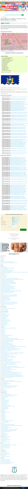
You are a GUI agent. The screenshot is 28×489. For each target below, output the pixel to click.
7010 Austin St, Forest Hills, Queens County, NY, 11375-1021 (18, 186)
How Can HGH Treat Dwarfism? (5, 337)
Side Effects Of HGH (3, 416)
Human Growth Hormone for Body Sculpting (6, 343)
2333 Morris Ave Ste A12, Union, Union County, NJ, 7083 (18, 153)
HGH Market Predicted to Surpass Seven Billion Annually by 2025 (9, 302)
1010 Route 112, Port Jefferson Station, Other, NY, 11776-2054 (18, 157)
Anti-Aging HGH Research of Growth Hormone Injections (8, 286)
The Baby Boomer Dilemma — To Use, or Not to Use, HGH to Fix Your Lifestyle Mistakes (12, 352)
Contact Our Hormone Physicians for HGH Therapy (7, 462)
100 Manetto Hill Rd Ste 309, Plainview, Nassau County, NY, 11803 (19, 112)
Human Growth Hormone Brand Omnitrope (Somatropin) (8, 386)
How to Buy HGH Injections (4, 309)
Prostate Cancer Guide (4, 351)
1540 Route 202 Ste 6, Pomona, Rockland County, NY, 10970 (18, 142)
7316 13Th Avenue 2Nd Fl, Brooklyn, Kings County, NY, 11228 (18, 141)
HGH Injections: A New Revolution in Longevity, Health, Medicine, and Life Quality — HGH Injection (13, 346)
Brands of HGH (18, 0)
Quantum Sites (3, 305)
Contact (19, 11)
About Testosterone (23, 0)
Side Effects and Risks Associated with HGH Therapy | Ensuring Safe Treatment (11, 290)
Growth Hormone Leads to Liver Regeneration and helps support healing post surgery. (12, 376)
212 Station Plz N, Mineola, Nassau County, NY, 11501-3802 (18, 173)
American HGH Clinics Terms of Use (5, 459)
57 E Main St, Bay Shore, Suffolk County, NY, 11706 (17, 106)
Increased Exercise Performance (5, 412)
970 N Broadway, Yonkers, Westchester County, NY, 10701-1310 (18, 185)
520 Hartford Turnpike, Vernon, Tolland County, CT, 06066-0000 (18, 209)
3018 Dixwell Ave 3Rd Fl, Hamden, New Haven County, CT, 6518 (19, 118)
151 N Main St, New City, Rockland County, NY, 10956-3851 (17, 192)
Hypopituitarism (3, 313)
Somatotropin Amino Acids (4, 434)
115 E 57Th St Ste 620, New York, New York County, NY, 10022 (19, 136)
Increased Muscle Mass (4, 317)
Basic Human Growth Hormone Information (6, 285)
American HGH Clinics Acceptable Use (5, 461)
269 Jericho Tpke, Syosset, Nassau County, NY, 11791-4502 (17, 168)
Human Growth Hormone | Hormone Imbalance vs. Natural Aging (9, 278)
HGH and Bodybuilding (4, 365)
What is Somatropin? (4, 433)
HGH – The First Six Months (4, 310)
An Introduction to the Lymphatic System (6, 350)
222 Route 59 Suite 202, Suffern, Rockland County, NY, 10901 (18, 144)
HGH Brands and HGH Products (5, 284)
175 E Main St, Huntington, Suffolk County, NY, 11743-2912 (17, 164)
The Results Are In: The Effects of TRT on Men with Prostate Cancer (9, 373)
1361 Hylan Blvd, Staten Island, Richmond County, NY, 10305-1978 (18, 200)
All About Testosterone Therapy (5, 436)
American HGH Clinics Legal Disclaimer (6, 463)
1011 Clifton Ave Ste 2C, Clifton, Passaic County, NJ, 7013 (18, 145)
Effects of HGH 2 (14, 0)
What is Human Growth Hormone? (5, 273)
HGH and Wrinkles (3, 332)
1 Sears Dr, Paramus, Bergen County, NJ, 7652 (17, 140)
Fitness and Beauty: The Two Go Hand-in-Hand (7, 371)
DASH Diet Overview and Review (5, 342)
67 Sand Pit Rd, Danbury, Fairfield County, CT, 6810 (17, 124)
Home (5, 11)
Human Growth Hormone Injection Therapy (6, 271)
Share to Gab (7, 23)
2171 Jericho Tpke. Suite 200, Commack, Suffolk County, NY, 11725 (19, 104)
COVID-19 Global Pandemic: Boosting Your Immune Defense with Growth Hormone (11, 372)
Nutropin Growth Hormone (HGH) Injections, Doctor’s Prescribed (9, 385)
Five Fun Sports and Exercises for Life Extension (7, 377)
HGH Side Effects (3, 331)
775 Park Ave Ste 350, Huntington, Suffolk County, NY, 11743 (18, 107)
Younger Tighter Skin (4, 409)
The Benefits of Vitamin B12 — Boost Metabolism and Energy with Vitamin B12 (11, 362)
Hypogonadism (3, 413)
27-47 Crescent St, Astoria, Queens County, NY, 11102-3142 (17, 189)
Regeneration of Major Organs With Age (6, 320)
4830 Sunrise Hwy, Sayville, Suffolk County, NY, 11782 (17, 103)
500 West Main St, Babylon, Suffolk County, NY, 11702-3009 (17, 166)
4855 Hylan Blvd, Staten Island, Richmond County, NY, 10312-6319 (18, 206)
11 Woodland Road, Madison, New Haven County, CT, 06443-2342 (18, 174)
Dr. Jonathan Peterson (6, 21)
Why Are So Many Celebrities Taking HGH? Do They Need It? (8, 369)
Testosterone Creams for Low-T (5, 437)
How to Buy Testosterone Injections (5, 439)
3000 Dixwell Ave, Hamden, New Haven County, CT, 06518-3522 (18, 172)
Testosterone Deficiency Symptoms (5, 441)
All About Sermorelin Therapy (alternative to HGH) (7, 261)
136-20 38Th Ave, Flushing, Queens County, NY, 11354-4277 (18, 184)
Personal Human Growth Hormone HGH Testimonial (7, 287)
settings (19, 488)
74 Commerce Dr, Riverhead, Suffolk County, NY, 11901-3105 (18, 163)
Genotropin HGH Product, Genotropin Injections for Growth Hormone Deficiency (11, 381)
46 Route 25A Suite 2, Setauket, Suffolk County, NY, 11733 (18, 98)
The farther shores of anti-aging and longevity (7, 304)
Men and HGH (3, 414)
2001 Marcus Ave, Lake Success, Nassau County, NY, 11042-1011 (18, 175)
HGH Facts (16, 11)
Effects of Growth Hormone (4, 275)
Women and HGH (3, 330)
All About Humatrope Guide (4, 382)
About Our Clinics (3, 257)
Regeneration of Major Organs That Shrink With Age (8, 406)
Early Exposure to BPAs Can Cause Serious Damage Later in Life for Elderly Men (11, 374)
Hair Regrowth (3, 410)
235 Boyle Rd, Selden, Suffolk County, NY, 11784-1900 (17, 158)
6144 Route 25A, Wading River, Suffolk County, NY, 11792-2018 (18, 160)
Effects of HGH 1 (9, 0)
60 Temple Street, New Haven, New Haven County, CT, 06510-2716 (18, 169)
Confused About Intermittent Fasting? (6, 370)
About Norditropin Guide (4, 384)
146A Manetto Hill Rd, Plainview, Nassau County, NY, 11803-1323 (18, 167)
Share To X (2, 23)
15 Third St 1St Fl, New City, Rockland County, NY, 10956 (18, 139)
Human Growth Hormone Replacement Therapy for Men (8, 288)
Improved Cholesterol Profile (4, 316)
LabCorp (6, 50)
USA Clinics (8, 11)
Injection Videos (12, 11)
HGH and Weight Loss (3, 334)
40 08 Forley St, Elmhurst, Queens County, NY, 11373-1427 (17, 187)
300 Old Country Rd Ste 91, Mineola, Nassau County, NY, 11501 (19, 119)
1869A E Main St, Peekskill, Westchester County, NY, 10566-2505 (18, 191)
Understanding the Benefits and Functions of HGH (7, 281)
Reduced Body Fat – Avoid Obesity (5, 319)
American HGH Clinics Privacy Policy (5, 460)
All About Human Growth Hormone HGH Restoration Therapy (9, 262)
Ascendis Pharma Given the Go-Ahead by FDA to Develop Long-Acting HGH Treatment (12, 375)
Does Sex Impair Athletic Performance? (6, 361)
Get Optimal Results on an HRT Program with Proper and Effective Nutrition (10, 348)
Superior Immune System (4, 321)
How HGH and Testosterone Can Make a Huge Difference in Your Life (10, 349)
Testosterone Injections (4, 438)
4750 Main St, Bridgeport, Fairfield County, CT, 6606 (17, 109)
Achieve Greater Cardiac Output (5, 314)
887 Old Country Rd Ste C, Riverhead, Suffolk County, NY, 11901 (19, 108)
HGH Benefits (2, 333)
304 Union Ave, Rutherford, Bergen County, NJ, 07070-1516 (17, 197)
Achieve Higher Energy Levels (4, 315)
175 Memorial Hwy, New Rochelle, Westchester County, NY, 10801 (19, 123)
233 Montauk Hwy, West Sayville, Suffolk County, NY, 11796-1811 (18, 161)
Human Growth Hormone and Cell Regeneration (7, 344)
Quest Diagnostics (7, 51)
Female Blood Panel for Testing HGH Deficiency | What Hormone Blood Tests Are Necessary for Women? (14, 272)
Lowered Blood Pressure (4, 318)
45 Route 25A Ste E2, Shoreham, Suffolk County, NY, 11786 (18, 101)
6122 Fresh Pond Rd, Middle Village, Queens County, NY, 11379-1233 (19, 188)
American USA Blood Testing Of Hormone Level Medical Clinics (9, 303)
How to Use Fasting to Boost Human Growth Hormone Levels (9, 364)
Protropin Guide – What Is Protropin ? (6, 387)
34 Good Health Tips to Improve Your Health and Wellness (8, 283)
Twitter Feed (2, 293)
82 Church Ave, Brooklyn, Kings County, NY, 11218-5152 (17, 193)
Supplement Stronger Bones (5, 408)
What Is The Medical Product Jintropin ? (6, 383)
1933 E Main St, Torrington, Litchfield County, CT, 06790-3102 (18, 205)
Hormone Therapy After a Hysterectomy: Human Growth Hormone (9, 366)
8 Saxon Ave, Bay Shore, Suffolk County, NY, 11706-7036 (17, 162)
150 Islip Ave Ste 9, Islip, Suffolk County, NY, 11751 (17, 105)
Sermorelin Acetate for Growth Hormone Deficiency (7, 380)
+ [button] (1, 33)
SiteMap (22, 11)
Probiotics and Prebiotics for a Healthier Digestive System (8, 282)
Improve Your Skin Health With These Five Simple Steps (8, 363)
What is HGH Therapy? (4, 0)
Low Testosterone (3, 440)
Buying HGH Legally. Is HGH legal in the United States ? (8, 308)
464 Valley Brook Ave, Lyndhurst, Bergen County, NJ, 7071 (18, 143)
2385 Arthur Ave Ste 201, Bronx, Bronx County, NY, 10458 (18, 130)
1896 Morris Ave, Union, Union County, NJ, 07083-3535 (17, 207)
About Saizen (3, 432)
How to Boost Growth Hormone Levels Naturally (7, 280)
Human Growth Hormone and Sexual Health (6, 335)
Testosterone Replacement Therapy (5, 289)
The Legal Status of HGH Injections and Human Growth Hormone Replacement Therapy (12, 279)
